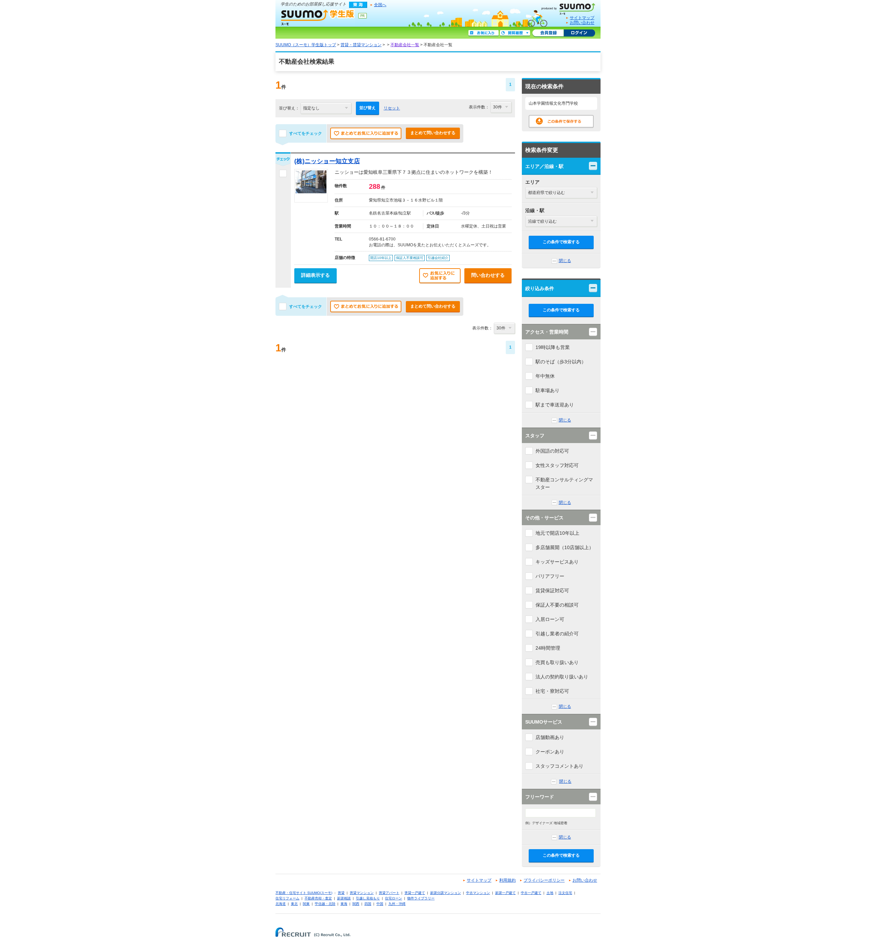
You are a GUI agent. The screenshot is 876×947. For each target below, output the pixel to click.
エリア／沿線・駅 (544, 166)
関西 (355, 904)
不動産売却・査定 (318, 898)
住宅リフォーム (287, 898)
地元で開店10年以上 (557, 533)
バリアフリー (550, 576)
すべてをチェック (305, 133)
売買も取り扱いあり (557, 662)
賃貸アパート (389, 893)
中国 (379, 904)
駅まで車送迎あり (555, 404)
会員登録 (548, 33)
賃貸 (341, 893)
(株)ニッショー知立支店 (327, 161)
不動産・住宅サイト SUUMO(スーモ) (303, 893)
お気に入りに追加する (440, 276)
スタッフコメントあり (559, 766)
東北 (294, 904)
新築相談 (344, 898)
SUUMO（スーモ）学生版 (318, 17)
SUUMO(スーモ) (571, 7)
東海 (343, 904)
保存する (561, 121)
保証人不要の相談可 (557, 605)
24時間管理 (548, 648)
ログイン (579, 33)
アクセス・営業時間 (546, 332)
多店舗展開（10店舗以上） (565, 547)
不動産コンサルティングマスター (564, 483)
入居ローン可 (550, 619)
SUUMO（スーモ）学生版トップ (305, 44)
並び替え (367, 107)
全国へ (380, 4)
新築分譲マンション (445, 893)
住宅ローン (393, 898)
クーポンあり (550, 751)
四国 (367, 904)
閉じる (565, 260)
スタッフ (534, 435)
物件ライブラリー (421, 898)
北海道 (280, 904)
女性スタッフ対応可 (557, 465)
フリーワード (539, 797)
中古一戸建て (531, 893)
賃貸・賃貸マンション (361, 44)
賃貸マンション (362, 893)
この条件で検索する (561, 241)
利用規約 (507, 880)
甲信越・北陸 (325, 904)
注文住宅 (565, 893)
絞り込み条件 (539, 288)
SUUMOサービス (543, 722)
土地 (549, 893)
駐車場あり (547, 390)
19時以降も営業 (553, 347)
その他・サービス (544, 517)
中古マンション (478, 893)
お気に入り (483, 33)
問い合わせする (488, 275)
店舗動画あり (550, 737)
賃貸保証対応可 (552, 590)
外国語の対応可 (552, 451)
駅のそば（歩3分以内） (561, 361)
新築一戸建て (505, 893)
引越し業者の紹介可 (557, 633)
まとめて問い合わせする (432, 132)
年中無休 (545, 376)
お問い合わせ (582, 22)
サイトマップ (582, 17)
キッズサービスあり (557, 562)
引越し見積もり (368, 898)
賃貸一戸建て (414, 893)
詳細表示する (315, 275)
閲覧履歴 (515, 33)
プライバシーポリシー (544, 880)
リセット (392, 108)
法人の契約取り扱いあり (562, 676)
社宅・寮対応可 (552, 691)
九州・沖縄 (396, 904)
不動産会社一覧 (404, 44)
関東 (306, 904)
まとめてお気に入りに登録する (365, 133)
